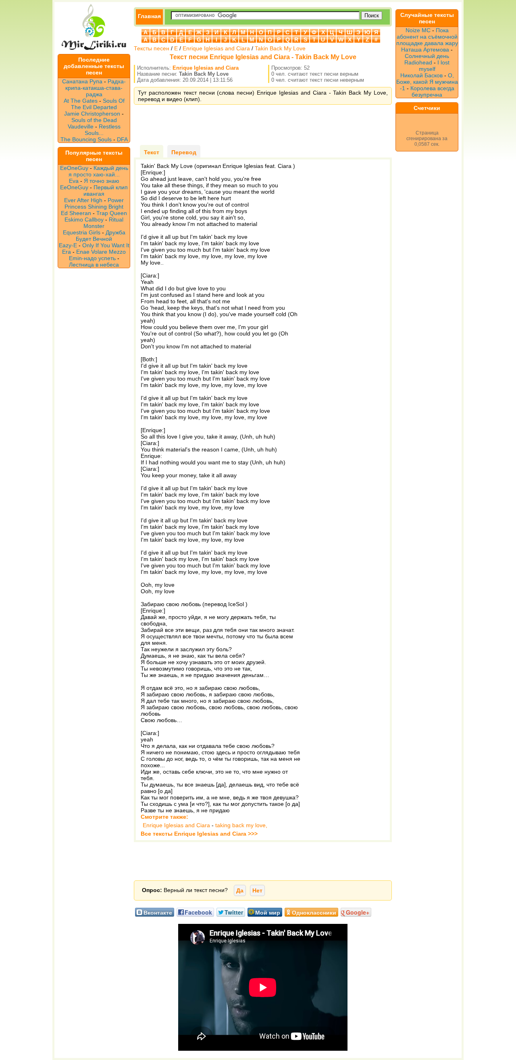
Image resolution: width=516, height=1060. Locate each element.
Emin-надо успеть (92, 258)
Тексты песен (151, 48)
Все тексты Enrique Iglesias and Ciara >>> (199, 833)
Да (239, 890)
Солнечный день (427, 56)
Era (66, 251)
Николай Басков (421, 75)
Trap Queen (111, 213)
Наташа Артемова (425, 49)
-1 (402, 88)
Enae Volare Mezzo (101, 251)
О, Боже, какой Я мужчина (427, 78)
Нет (257, 890)
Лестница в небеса (94, 264)
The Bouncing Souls (86, 139)
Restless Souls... (103, 129)
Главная (149, 16)
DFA (122, 139)
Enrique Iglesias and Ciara (216, 48)
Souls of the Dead (94, 120)
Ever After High (83, 200)
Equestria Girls (81, 232)
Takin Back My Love (280, 48)
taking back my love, (241, 825)
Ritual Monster (103, 222)
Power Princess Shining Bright (94, 203)
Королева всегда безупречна (432, 91)
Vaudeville (81, 126)
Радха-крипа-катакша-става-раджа (95, 87)
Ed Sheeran (76, 213)
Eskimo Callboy (84, 219)
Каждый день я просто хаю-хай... (98, 171)
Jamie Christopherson (92, 113)
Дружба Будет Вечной (100, 235)
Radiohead (418, 62)
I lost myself (434, 65)
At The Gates (81, 100)
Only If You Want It (105, 245)
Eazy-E (68, 245)
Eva (74, 181)
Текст (151, 152)
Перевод (183, 152)
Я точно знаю (101, 181)
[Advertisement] (263, 125)
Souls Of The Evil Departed (98, 103)
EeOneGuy (74, 168)
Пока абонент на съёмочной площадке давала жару (427, 36)
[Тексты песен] (94, 51)
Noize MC (418, 30)
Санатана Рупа (82, 81)
